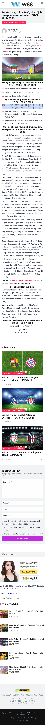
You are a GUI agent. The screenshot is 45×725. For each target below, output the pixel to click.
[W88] (22, 4)
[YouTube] (19, 701)
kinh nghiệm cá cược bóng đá (24, 280)
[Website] (32, 701)
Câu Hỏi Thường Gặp (22, 720)
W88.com (30, 713)
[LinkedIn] (25, 701)
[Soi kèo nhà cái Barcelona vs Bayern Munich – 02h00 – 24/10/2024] (22, 363)
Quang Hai (14, 30)
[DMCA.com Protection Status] (22, 691)
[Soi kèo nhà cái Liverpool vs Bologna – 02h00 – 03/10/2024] (22, 437)
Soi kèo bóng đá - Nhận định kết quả (14, 22)
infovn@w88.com (11, 593)
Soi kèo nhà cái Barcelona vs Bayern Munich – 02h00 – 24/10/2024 (20, 379)
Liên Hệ (19, 718)
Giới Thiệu (12, 718)
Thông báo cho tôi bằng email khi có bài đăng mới (23, 534)
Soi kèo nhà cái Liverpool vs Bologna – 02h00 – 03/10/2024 (21, 454)
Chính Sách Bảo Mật (30, 718)
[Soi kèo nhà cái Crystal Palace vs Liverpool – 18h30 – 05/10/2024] (22, 400)
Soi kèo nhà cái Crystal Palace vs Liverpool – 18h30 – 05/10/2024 (18, 416)
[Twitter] (13, 701)
